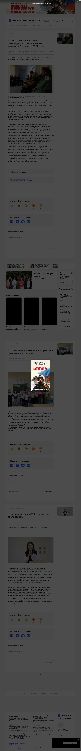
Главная (11, 25)
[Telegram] (23, 221)
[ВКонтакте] (11, 221)
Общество (12, 345)
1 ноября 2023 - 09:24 (11, 52)
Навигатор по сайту (45, 25)
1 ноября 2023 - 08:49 (13, 521)
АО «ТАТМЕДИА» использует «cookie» (19, 744)
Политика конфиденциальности (17, 748)
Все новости (66, 326)
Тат (62, 21)
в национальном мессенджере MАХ (20, 180)
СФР (10, 35)
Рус (54, 21)
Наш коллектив (22, 25)
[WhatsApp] (28, 221)
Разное (56, 694)
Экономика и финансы (16, 508)
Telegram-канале (16, 172)
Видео (43, 694)
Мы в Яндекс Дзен (70, 743)
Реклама (33, 25)
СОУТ (50, 694)
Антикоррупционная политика (17, 743)
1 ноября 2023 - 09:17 (13, 358)
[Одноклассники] (17, 221)
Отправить (48, 248)
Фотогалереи (34, 694)
